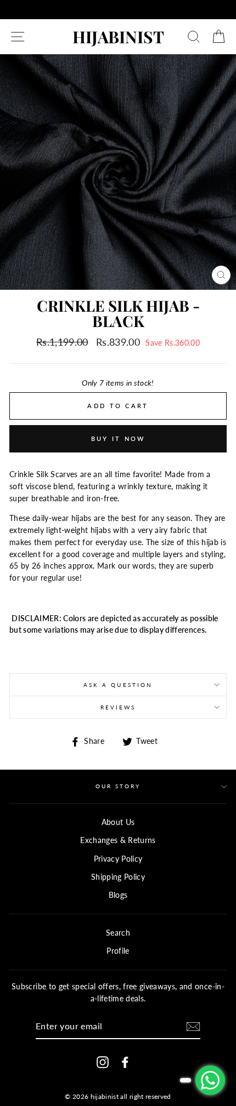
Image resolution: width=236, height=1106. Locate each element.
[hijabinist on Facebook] (125, 1062)
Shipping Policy (118, 877)
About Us (118, 822)
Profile (117, 951)
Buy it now (118, 438)
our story (118, 786)
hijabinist (118, 37)
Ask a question (118, 684)
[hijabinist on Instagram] (103, 1062)
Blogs (118, 895)
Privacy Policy (118, 859)
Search (118, 933)
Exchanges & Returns (117, 840)
